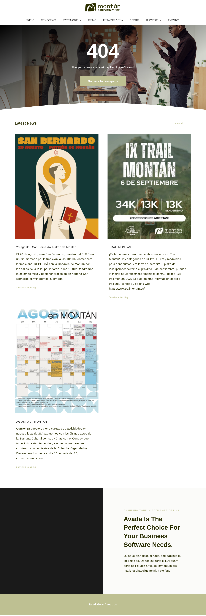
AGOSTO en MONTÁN (31, 421)
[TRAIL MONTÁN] (149, 186)
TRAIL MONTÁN (120, 247)
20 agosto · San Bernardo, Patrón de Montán (46, 247)
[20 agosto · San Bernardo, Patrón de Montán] (56, 186)
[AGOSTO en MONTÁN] (56, 360)
